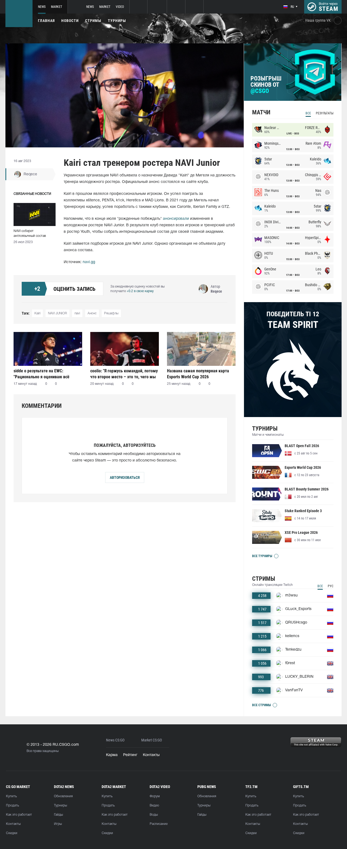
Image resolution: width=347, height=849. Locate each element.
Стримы (93, 20)
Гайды (58, 814)
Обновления (63, 796)
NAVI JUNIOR (57, 313)
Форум (155, 796)
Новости (70, 20)
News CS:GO (115, 740)
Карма (112, 755)
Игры (58, 823)
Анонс (92, 313)
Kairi (37, 313)
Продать (12, 805)
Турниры (117, 20)
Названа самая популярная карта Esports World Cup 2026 (198, 373)
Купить (11, 796)
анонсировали (176, 219)
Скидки (11, 833)
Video (120, 7)
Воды (154, 814)
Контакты (151, 755)
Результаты (324, 113)
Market (56, 7)
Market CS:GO (151, 740)
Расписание (159, 823)
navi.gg (89, 262)
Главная (46, 20)
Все (308, 113)
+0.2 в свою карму (140, 291)
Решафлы (111, 313)
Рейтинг (130, 755)
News (42, 7)
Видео (154, 805)
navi (77, 313)
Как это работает (19, 814)
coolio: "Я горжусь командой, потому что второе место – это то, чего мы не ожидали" (124, 373)
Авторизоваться (125, 477)
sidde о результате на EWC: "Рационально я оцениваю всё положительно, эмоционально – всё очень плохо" (47, 373)
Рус (330, 586)
